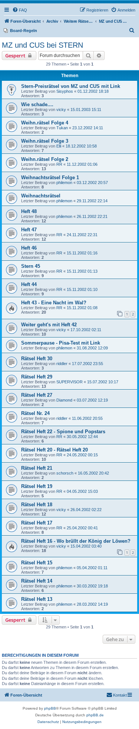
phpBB (50, 708)
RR (59, 164)
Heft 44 (29, 284)
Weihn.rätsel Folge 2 (44, 159)
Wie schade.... (37, 104)
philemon (64, 182)
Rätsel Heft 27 (36, 395)
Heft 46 (29, 248)
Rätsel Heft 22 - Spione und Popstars (63, 431)
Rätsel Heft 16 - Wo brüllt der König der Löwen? (75, 541)
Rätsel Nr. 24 (35, 413)
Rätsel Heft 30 (36, 358)
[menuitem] (19, 10)
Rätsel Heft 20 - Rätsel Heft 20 (54, 450)
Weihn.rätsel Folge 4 (44, 123)
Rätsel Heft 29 (36, 377)
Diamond (64, 400)
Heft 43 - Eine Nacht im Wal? (53, 302)
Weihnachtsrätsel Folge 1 (50, 177)
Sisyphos (64, 91)
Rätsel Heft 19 (36, 486)
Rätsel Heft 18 (36, 504)
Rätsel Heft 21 (36, 468)
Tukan (62, 128)
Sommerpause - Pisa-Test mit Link (60, 343)
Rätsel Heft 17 (36, 523)
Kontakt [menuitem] (120, 695)
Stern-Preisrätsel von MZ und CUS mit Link (70, 86)
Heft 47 (29, 229)
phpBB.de (95, 715)
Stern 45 (30, 266)
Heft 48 (29, 211)
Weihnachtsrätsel (40, 196)
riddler (61, 363)
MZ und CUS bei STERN (42, 45)
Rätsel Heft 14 (36, 581)
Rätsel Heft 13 (36, 599)
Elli (58, 146)
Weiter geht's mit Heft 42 (49, 324)
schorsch (64, 473)
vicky (61, 109)
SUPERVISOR (69, 382)
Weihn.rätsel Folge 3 (44, 141)
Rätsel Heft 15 (36, 562)
